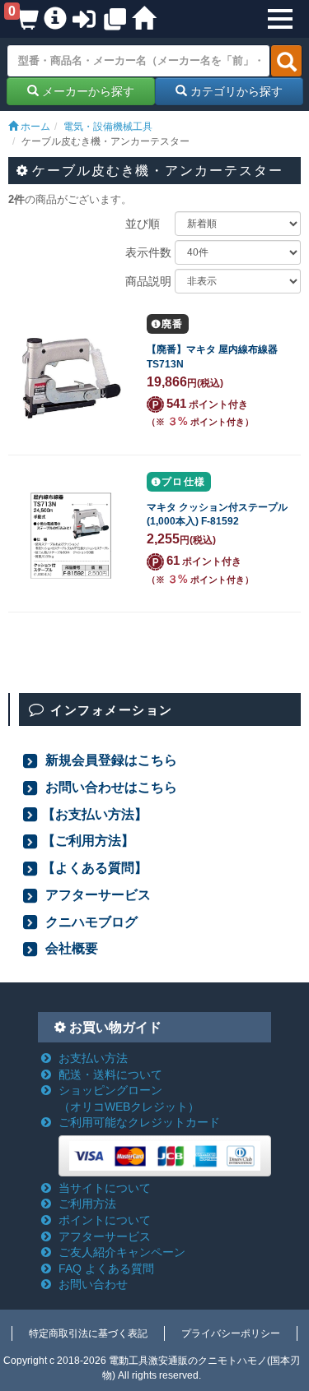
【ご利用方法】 (88, 840)
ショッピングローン (129, 1098)
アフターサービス (96, 894)
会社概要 (70, 947)
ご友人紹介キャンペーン (122, 1252)
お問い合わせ (93, 1284)
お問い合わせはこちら (109, 786)
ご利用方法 (87, 1203)
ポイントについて (105, 1220)
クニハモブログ (90, 921)
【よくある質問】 (94, 867)
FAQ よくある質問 (106, 1268)
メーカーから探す (86, 91)
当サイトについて (105, 1188)
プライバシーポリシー (230, 1333)
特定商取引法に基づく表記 (88, 1333)
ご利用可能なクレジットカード (139, 1122)
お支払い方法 (93, 1058)
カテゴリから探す (235, 91)
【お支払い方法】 (94, 813)
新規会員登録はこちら (109, 759)
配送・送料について (110, 1074)
